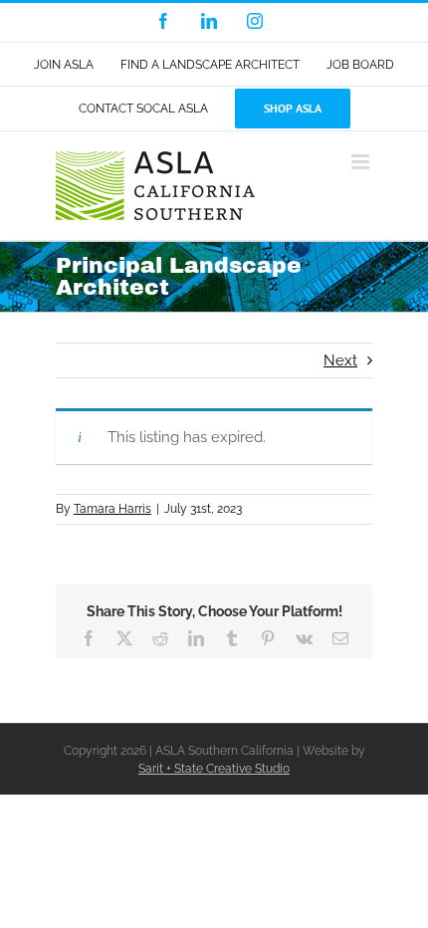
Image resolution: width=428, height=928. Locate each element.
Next (340, 360)
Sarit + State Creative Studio (214, 769)
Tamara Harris (112, 509)
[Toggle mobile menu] (361, 161)
